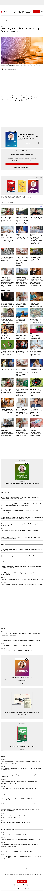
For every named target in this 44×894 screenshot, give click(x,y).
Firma (3, 23)
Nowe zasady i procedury (22, 744)
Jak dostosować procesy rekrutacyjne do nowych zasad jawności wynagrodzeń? (22, 679)
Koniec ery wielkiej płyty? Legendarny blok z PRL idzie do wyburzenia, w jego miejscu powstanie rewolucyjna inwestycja (21, 504)
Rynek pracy (3, 577)
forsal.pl (33, 7)
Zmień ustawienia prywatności (37, 868)
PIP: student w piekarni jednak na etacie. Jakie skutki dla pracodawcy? (7, 337)
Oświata (2, 570)
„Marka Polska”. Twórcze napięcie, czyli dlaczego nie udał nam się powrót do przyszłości (20, 809)
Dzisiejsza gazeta (5, 12)
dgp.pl (23, 7)
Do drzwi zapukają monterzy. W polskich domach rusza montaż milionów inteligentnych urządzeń (7, 304)
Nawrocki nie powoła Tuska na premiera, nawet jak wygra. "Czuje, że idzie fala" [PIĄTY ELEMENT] (20, 762)
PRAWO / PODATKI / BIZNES (22, 711)
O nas (6, 868)
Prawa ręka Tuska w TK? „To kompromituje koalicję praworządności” (20, 788)
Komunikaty (15, 868)
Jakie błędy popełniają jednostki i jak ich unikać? (28, 135)
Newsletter (31, 874)
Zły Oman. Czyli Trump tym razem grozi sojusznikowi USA (18, 650)
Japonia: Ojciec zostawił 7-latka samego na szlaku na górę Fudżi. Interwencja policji (19, 511)
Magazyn (3, 638)
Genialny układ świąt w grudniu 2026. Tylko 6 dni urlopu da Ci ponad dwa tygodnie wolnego (21, 566)
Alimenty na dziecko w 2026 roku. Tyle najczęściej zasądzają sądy (36, 320)
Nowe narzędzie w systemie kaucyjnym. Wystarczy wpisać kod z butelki (21, 584)
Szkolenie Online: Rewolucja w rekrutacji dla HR (22, 677)
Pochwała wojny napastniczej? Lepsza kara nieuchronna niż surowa (20, 804)
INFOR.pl (11, 874)
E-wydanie (3, 807)
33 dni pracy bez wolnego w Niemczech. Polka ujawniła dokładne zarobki (22, 579)
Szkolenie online (22, 481)
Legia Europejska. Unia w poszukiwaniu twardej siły (16, 645)
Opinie (2, 813)
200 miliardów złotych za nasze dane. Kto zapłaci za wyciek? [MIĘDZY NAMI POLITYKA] (21, 769)
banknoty (19, 199)
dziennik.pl (28, 7)
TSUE (3, 199)
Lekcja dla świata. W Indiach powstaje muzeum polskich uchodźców (20, 640)
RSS (22, 871)
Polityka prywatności (26, 868)
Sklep (42, 7)
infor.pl (38, 7)
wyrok (11, 199)
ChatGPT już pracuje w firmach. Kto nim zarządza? (15, 822)
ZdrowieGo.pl (27, 874)
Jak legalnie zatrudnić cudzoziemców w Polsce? (22, 746)
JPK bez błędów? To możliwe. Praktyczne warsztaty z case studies (22, 483)
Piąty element (3, 759)
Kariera (20, 868)
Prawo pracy (3, 564)
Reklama (10, 868)
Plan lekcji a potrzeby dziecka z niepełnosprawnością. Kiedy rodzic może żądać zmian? (20, 573)
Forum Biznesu (39, 874)
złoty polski (25, 199)
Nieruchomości (4, 501)
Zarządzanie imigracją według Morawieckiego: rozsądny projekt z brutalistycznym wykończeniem (20, 816)
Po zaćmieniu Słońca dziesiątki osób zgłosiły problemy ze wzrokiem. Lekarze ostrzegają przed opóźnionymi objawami (22, 337)
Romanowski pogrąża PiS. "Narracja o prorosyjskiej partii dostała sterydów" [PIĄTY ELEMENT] (20, 782)
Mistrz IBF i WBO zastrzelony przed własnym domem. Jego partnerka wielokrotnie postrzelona (21, 634)
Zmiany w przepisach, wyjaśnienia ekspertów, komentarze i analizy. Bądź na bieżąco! (22, 713)
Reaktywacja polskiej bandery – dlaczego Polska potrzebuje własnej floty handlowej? (35, 337)
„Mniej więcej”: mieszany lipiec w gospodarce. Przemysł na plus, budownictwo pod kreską (19, 845)
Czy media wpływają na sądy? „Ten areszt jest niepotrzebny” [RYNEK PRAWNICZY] (20, 775)
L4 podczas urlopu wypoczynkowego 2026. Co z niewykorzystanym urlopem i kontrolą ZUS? (21, 320)
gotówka (7, 199)
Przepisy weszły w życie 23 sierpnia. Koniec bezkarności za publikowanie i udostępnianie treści (36, 304)
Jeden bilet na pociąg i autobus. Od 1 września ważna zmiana (18, 556)
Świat (2, 508)
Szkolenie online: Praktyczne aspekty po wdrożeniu (26, 139)
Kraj (2, 495)
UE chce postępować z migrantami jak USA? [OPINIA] (16, 799)
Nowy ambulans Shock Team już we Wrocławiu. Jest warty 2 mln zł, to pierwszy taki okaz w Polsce (20, 538)
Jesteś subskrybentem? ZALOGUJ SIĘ (22, 167)
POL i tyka (3, 766)
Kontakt (2, 868)
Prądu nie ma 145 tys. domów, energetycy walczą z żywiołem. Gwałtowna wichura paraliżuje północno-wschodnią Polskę (22, 518)
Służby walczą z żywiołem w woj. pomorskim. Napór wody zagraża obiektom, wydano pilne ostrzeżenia (19, 498)
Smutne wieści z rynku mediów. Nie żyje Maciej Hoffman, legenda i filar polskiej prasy (21, 524)
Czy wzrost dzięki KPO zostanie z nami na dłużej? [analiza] (18, 851)
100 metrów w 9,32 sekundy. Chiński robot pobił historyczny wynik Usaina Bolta (20, 531)
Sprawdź (28, 143)
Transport (3, 547)
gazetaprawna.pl (21, 874)
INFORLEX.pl (16, 874)
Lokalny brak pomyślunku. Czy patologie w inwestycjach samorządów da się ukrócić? (21, 857)
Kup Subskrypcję (36, 12)
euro (15, 199)
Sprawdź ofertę (22, 164)
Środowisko (3, 582)
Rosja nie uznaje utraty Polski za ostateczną (13, 561)
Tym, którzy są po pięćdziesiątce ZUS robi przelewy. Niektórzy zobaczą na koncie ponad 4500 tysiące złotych (22, 304)
